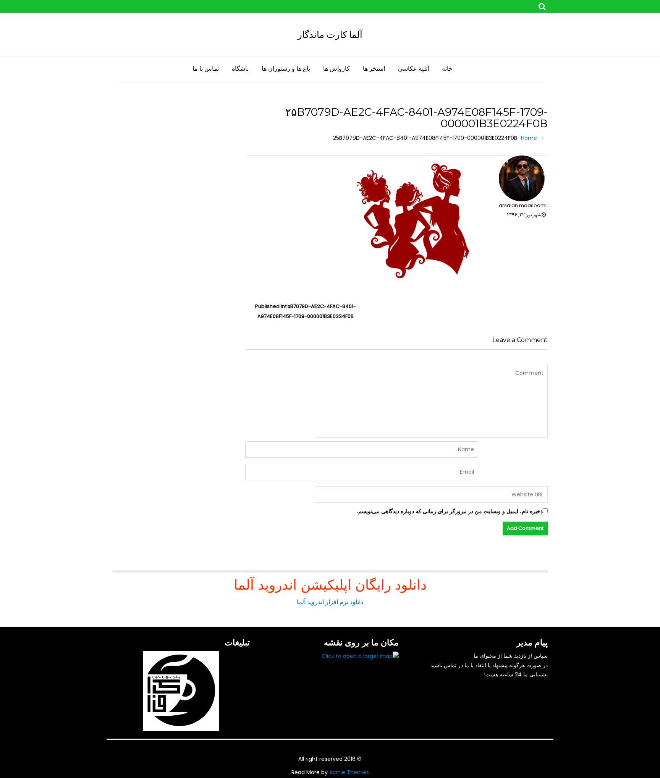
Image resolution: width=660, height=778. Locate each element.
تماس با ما (205, 68)
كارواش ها (336, 68)
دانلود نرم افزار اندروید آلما (330, 602)
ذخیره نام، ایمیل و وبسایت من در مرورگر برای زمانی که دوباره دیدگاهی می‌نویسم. (450, 511)
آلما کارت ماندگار (330, 34)
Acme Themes (349, 772)
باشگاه (240, 68)
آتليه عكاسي (413, 68)
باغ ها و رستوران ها (286, 68)
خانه (447, 68)
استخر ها (374, 68)
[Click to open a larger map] (360, 656)
